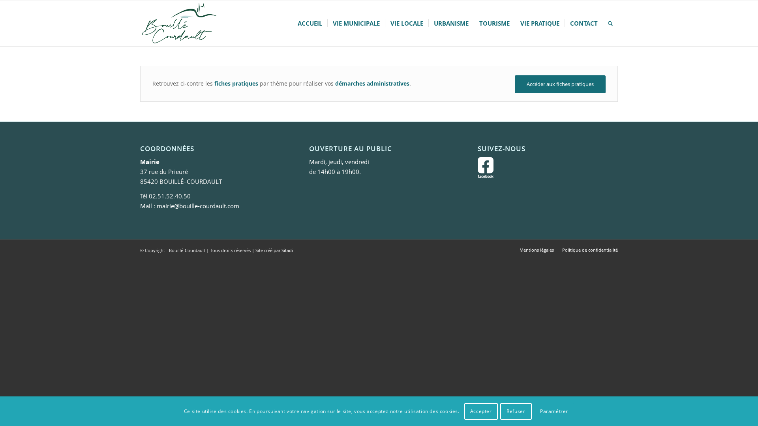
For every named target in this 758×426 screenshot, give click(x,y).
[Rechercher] (610, 23)
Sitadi (287, 250)
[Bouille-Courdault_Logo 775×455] (179, 23)
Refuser (516, 410)
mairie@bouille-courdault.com (198, 206)
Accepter (481, 410)
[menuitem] (310, 23)
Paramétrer (554, 410)
